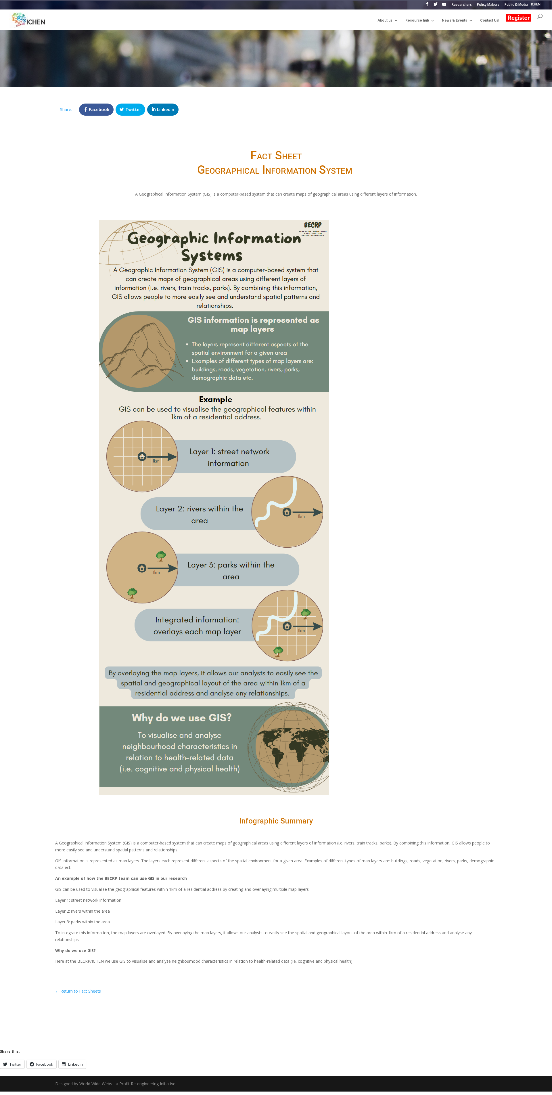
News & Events (454, 20)
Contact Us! (489, 20)
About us (384, 20)
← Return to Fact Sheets (78, 991)
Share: (66, 109)
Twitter (133, 109)
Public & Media (516, 5)
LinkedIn (165, 109)
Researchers (462, 5)
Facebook (99, 109)
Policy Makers (488, 5)
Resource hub (417, 20)
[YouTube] (444, 5)
